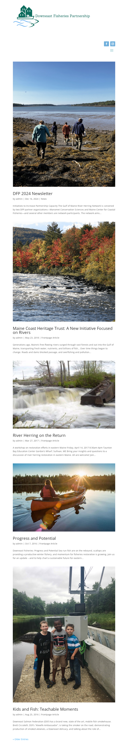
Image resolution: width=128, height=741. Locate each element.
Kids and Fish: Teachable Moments (45, 709)
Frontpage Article (50, 337)
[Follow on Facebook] (106, 43)
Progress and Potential (34, 538)
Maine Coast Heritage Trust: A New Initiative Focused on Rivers (63, 330)
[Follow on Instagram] (112, 43)
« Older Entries (20, 739)
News (44, 198)
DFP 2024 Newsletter (33, 193)
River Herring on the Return (39, 435)
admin (19, 198)
